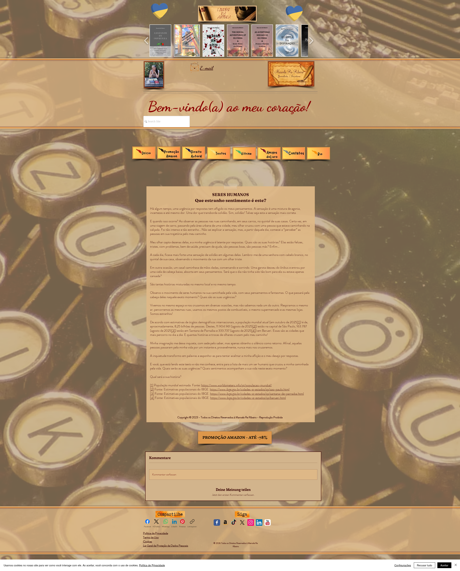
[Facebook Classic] (217, 522)
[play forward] (311, 40)
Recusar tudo (424, 565)
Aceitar (444, 565)
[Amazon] (225, 522)
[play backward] (146, 40)
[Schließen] (456, 565)
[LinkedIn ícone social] (259, 522)
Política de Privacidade (152, 565)
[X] (242, 522)
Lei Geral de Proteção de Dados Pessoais (165, 546)
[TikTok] (234, 522)
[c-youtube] (267, 522)
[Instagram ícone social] (250, 522)
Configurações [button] (402, 565)
